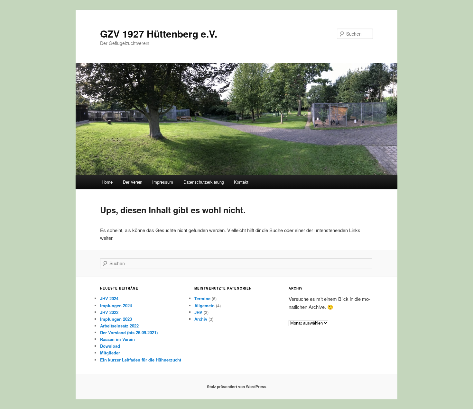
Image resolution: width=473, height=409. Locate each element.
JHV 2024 (109, 298)
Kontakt (241, 182)
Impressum (162, 182)
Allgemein (204, 305)
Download (110, 346)
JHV (198, 312)
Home (107, 182)
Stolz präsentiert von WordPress (236, 386)
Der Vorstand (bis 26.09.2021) (129, 332)
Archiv (200, 319)
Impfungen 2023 (116, 319)
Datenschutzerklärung (203, 182)
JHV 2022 (109, 312)
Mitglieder (110, 353)
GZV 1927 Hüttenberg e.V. (158, 33)
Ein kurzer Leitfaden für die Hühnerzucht (140, 360)
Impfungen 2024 (116, 305)
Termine (202, 298)
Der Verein (132, 182)
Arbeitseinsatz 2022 (119, 326)
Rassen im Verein (117, 339)
